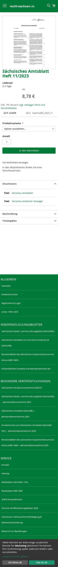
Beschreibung (9, 213)
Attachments (9, 183)
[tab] (29, 183)
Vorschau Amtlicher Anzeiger (27, 201)
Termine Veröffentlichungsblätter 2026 (19, 508)
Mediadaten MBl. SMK (12, 490)
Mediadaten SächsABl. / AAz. (14, 482)
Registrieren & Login (11, 303)
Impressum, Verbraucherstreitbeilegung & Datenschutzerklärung (21, 519)
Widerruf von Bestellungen (14, 531)
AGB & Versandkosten (11, 499)
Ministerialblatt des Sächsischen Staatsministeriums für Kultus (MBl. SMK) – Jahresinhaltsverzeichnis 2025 (27, 442)
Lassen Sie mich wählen (15, 556)
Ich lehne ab (15, 562)
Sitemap (5, 473)
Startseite (6, 285)
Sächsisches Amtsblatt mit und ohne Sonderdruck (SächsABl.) (25, 342)
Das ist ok (41, 562)
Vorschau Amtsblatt (22, 192)
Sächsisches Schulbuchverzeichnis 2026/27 (21, 387)
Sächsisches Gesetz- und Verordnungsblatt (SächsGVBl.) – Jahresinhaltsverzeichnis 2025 (27, 399)
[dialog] (29, 553)
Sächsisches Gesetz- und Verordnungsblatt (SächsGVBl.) (27, 331)
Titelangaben (9, 220)
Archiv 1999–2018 (9, 311)
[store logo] (22, 6)
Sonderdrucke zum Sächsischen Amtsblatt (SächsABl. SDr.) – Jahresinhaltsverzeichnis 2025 (26, 428)
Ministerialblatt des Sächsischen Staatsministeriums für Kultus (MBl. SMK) (27, 357)
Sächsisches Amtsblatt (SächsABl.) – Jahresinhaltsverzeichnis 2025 (18, 413)
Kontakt (5, 464)
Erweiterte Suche (9, 294)
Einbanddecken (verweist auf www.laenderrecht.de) (25, 368)
